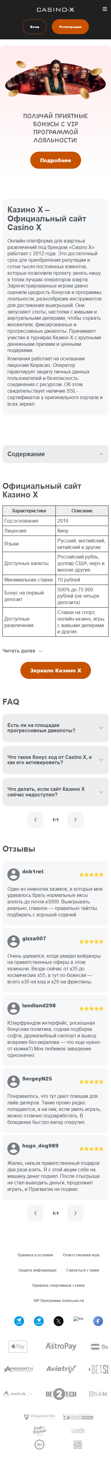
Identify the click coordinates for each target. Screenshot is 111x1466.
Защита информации (37, 1270)
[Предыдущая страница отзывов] (35, 1213)
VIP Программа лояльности (59, 1300)
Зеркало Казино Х (55, 670)
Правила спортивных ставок (58, 1285)
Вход (34, 27)
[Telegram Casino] (39, 1321)
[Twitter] (58, 1321)
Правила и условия (35, 1255)
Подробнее (55, 160)
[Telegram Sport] (19, 1321)
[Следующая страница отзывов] (75, 1213)
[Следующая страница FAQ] (75, 819)
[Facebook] (98, 1321)
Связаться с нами (82, 1270)
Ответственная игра (81, 1255)
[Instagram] (78, 1321)
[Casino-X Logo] (55, 9)
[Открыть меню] (105, 9)
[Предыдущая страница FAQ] (35, 819)
